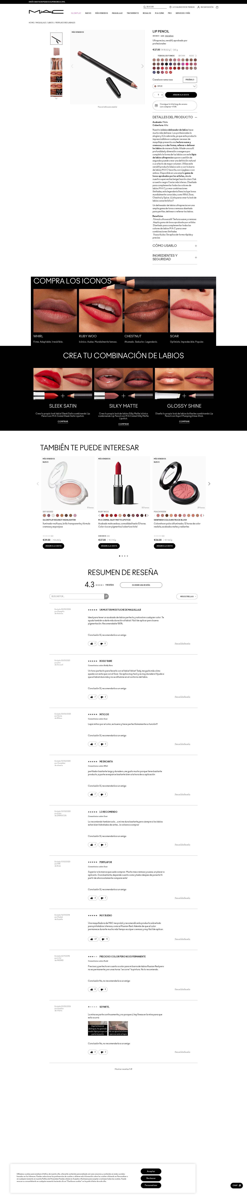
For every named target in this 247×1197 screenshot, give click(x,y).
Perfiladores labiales (65, 22)
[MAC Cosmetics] (46, 12)
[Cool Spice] (191, 59)
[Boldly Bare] (162, 59)
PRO (170, 13)
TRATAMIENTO (133, 13)
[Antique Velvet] (142, 515)
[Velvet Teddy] (162, 515)
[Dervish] (174, 59)
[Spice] (166, 59)
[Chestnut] (158, 64)
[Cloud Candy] (57, 515)
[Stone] (195, 68)
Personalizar (151, 1185)
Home (31, 22)
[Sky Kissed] (44, 515)
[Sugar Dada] (111, 515)
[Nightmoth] (158, 72)
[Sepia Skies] (70, 515)
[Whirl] (170, 59)
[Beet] (162, 72)
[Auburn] (166, 68)
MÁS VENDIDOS (101, 13)
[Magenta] (182, 64)
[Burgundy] (158, 68)
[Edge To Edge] (178, 59)
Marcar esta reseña (182, 643)
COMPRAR (63, 421)
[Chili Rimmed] (174, 68)
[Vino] (178, 64)
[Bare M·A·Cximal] (128, 515)
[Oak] (182, 59)
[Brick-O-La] (154, 68)
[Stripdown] (158, 59)
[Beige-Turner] (195, 59)
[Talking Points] (187, 64)
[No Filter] (180, 515)
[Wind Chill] (53, 515)
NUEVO (88, 13)
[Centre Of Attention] (178, 68)
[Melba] (171, 515)
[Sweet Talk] (191, 64)
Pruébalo (190, 79)
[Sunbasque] (188, 515)
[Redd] (170, 72)
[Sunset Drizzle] (48, 515)
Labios (51, 22)
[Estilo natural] (120, 515)
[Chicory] (187, 68)
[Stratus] (75, 515)
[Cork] (187, 59)
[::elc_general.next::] (147, 515)
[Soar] (195, 64)
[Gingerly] (197, 515)
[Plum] (174, 64)
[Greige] (154, 64)
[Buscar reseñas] (106, 596)
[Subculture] (154, 59)
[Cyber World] (154, 72)
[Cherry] (162, 68)
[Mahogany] (182, 68)
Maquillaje (41, 22)
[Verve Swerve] (124, 515)
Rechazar (151, 1178)
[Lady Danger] (107, 515)
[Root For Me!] (162, 64)
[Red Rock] (115, 515)
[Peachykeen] (158, 515)
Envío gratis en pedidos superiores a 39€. (47, 2)
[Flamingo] (166, 72)
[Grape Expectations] (170, 64)
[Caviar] (166, 64)
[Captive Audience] (137, 515)
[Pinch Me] (175, 515)
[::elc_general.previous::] (100, 515)
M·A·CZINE (159, 13)
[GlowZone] (66, 515)
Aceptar (151, 1171)
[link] (62, 397)
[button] (97, 1028)
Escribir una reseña (141, 585)
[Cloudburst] (62, 515)
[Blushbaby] (184, 515)
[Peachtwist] (193, 515)
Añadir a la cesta (181, 95)
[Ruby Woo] (170, 68)
